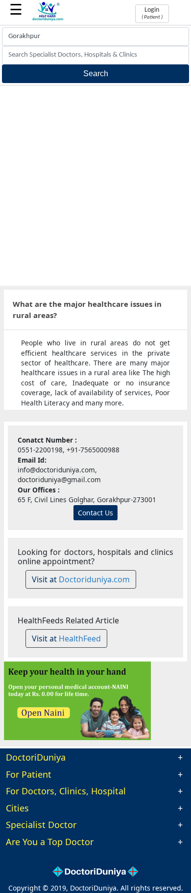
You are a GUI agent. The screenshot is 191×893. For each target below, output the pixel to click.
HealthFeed (80, 638)
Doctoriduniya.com (94, 579)
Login (152, 13)
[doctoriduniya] (48, 19)
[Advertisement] (95, 185)
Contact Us (95, 512)
